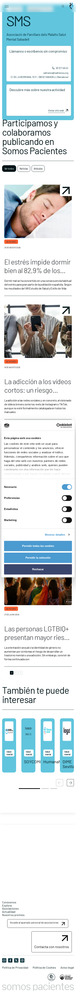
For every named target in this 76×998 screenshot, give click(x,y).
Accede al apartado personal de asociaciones (34, 922)
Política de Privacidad (15, 967)
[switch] (67, 498)
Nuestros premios (13, 915)
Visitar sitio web (56, 110)
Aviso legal (67, 967)
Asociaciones (10, 908)
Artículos (38, 168)
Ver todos (9, 168)
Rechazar (38, 569)
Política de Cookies (44, 967)
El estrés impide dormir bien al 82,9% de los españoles (37, 270)
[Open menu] (7, 6)
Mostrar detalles (55, 534)
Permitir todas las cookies (38, 545)
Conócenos (9, 902)
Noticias (24, 168)
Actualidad (8, 911)
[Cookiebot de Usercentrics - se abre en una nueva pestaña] (56, 425)
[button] (70, 782)
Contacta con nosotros (51, 947)
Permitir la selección (38, 557)
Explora (7, 905)
